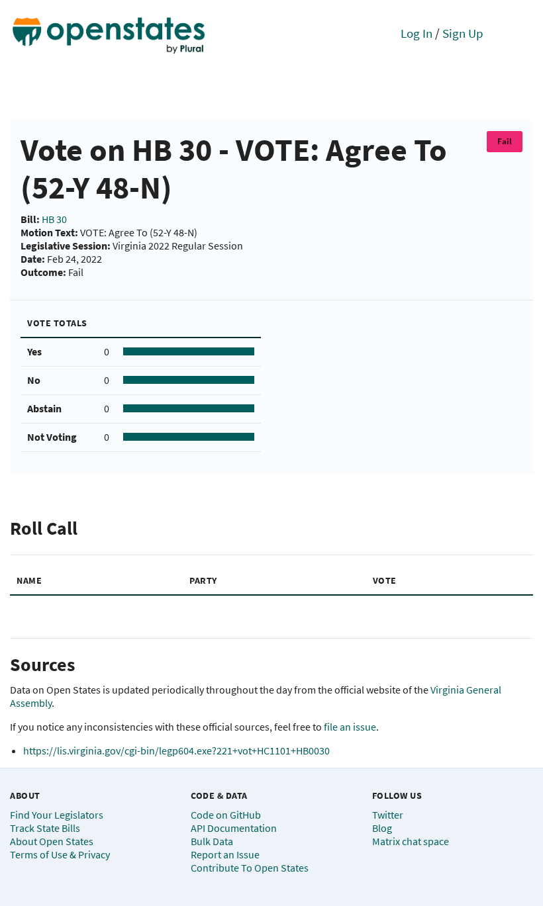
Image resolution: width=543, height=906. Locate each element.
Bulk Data (212, 841)
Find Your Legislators (56, 814)
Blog (382, 828)
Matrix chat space (410, 841)
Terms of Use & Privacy (60, 854)
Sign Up (462, 33)
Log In (416, 33)
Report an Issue (225, 854)
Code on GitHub (226, 814)
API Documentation (234, 828)
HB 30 (54, 219)
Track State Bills (45, 828)
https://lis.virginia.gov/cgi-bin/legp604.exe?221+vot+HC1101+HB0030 (176, 750)
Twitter (387, 814)
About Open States (51, 841)
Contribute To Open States (250, 867)
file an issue (350, 726)
